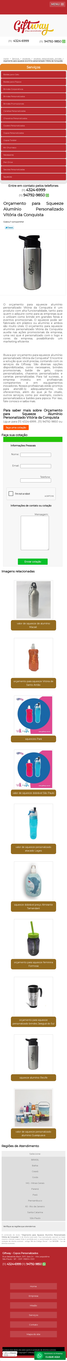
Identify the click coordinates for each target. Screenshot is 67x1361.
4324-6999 (21, 41)
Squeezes (7, 177)
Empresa (33, 1296)
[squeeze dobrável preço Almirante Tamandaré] (33, 880)
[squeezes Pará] (33, 714)
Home (33, 1286)
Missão (33, 1305)
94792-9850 (52, 41)
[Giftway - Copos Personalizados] (33, 24)
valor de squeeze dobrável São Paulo (33, 793)
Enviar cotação (32, 561)
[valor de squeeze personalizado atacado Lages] (33, 822)
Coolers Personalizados (14, 125)
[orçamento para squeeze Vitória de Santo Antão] (33, 656)
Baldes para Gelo (11, 74)
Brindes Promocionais (13, 103)
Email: (16, 465)
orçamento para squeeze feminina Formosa (33, 964)
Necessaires (8, 155)
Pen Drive (8, 162)
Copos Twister (10, 140)
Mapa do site (33, 1334)
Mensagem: (42, 514)
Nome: (15, 454)
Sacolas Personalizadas (14, 169)
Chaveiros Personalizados (15, 118)
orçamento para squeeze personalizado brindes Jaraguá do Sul (33, 1022)
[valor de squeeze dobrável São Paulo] (33, 768)
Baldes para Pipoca (12, 82)
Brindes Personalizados (14, 96)
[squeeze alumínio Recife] (33, 1052)
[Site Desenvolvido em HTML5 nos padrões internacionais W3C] (9, 1355)
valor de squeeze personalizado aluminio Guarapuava (33, 1133)
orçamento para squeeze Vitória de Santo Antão (33, 683)
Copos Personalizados (13, 133)
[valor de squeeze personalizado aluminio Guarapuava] (33, 1107)
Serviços (33, 67)
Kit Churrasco (9, 147)
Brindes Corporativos (13, 89)
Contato (33, 1324)
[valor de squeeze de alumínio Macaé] (33, 598)
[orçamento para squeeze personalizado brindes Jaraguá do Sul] (33, 995)
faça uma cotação (16, 427)
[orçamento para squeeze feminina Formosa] (33, 937)
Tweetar (9, 227)
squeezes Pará (33, 738)
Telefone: (45, 477)
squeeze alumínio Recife (33, 1077)
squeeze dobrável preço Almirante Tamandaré (33, 906)
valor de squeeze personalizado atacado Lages (33, 849)
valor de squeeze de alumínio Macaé (33, 625)
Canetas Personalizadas (14, 111)
